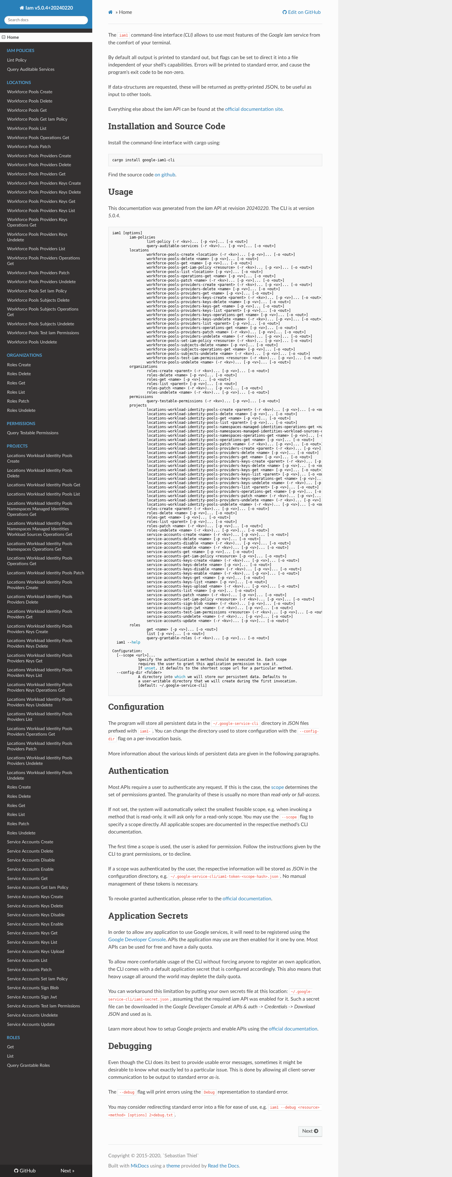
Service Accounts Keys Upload (35, 951)
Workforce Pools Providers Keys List (41, 210)
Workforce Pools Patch (29, 146)
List (10, 1056)
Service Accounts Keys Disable (36, 915)
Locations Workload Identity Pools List (43, 494)
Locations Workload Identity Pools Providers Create (39, 585)
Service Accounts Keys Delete (35, 906)
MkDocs (140, 1165)
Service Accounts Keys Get (32, 933)
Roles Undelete (21, 410)
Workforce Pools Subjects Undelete (40, 324)
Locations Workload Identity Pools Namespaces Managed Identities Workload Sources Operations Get (39, 529)
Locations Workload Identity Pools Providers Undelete (39, 761)
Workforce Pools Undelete (32, 342)
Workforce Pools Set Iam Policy (37, 291)
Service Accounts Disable (31, 860)
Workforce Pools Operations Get (38, 137)
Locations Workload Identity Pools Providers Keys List (39, 673)
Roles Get (16, 383)
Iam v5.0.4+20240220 (48, 8)
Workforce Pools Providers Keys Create (44, 183)
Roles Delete (19, 374)
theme (173, 1165)
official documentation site (254, 109)
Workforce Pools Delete (29, 101)
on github (165, 174)
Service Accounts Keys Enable (35, 924)
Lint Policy (16, 60)
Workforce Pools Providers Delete (39, 165)
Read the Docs (223, 1165)
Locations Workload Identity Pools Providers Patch (39, 746)
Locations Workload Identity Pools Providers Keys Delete (39, 643)
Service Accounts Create (30, 842)
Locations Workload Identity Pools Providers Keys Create (39, 629)
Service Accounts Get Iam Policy (37, 887)
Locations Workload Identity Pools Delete (39, 473)
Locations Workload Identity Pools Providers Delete (39, 599)
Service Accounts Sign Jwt (32, 997)
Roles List (16, 392)
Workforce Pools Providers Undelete (41, 281)
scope (277, 787)
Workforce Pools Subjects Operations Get (42, 312)
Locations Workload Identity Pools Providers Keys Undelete (39, 702)
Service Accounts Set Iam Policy (37, 979)
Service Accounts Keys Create (35, 896)
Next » (67, 1170)
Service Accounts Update (31, 1024)
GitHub (27, 1170)
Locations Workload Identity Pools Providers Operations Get (39, 731)
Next (308, 1131)
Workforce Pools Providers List (36, 249)
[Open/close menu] (3, 37)
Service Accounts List (27, 960)
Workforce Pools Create (29, 92)
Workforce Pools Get (27, 110)
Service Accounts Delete (30, 851)
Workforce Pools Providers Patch (38, 273)
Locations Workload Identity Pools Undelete (39, 775)
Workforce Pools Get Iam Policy (37, 119)
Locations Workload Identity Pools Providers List (39, 717)
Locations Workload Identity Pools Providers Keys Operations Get (39, 687)
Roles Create (19, 365)
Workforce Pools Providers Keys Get (41, 201)
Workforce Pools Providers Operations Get (43, 261)
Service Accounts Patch (29, 969)
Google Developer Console (137, 939)
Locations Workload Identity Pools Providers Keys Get (39, 658)
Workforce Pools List (26, 128)
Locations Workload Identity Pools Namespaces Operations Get (39, 546)
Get (10, 1047)
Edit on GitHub (304, 12)
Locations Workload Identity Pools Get (43, 485)
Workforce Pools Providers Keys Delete (44, 192)
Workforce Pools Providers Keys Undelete (37, 237)
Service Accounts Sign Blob (33, 988)
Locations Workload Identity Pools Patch (45, 573)
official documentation (247, 898)
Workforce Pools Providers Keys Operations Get (37, 222)
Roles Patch (18, 401)
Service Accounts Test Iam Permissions (43, 1006)
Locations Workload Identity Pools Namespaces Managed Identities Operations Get (39, 509)
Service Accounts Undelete (32, 1015)
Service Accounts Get (27, 878)
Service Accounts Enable (30, 869)
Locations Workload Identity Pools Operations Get (39, 561)
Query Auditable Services (30, 69)
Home (13, 37)
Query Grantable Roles (28, 1065)
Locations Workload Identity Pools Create (39, 458)
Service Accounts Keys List (32, 942)
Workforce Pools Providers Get (36, 174)
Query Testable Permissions (32, 433)
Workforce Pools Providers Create (39, 156)
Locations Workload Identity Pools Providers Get (39, 614)
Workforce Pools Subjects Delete (38, 300)
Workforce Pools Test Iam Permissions (43, 333)
